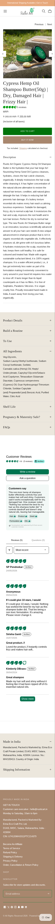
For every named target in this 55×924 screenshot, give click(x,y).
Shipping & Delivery (13, 856)
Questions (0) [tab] (38, 540)
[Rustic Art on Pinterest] (12, 907)
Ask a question (28, 478)
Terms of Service (11, 848)
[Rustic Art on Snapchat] (19, 907)
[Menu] (5, 11)
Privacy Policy (10, 860)
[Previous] (3, 54)
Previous (39, 24)
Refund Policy (10, 852)
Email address (12, 890)
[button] (10, 107)
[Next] (52, 54)
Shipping (23, 148)
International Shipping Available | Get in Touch (27, 3)
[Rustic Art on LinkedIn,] (26, 907)
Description (9, 157)
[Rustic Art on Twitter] (8, 907)
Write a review (27, 471)
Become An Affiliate (12, 844)
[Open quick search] (44, 11)
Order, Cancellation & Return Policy (20, 865)
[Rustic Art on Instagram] (15, 907)
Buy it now (27, 140)
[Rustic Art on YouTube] (22, 907)
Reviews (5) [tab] (17, 540)
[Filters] (9, 550)
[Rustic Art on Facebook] (5, 907)
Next (49, 24)
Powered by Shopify (38, 916)
